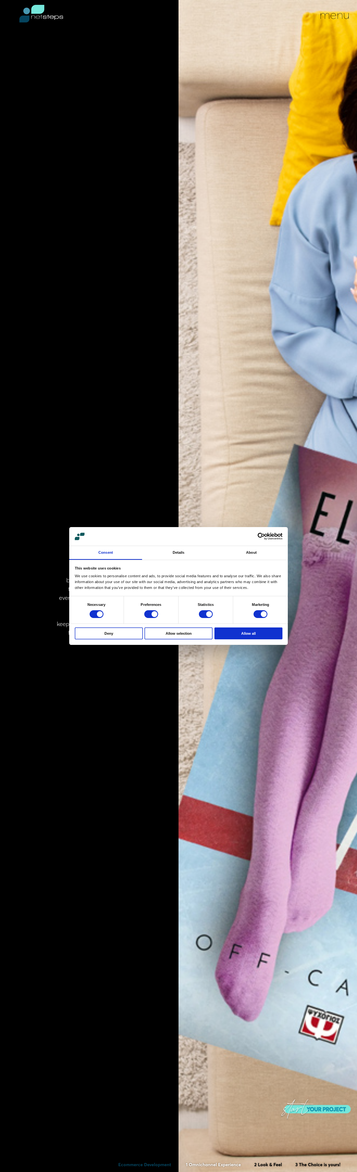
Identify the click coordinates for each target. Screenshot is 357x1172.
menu (335, 14)
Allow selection (179, 633)
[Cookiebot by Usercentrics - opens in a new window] (261, 536)
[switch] (151, 614)
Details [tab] (179, 552)
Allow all (248, 633)
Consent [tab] (105, 552)
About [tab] (251, 552)
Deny (108, 633)
